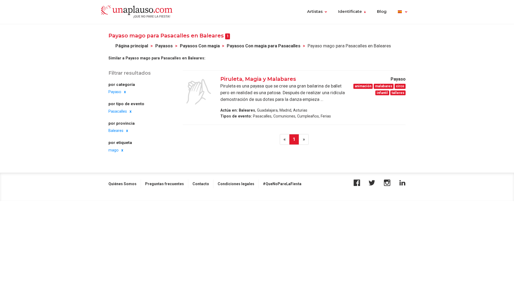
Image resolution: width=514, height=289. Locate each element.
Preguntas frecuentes (164, 184)
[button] (402, 12)
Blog (382, 11)
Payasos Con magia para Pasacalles (263, 45)
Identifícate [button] (350, 11)
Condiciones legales (236, 184)
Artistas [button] (315, 11)
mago (113, 150)
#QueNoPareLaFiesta (282, 184)
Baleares (115, 130)
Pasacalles (117, 111)
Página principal (131, 45)
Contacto (200, 184)
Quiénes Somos (122, 184)
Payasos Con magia (200, 45)
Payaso (114, 92)
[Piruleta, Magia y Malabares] (198, 92)
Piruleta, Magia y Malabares (258, 79)
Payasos (164, 45)
